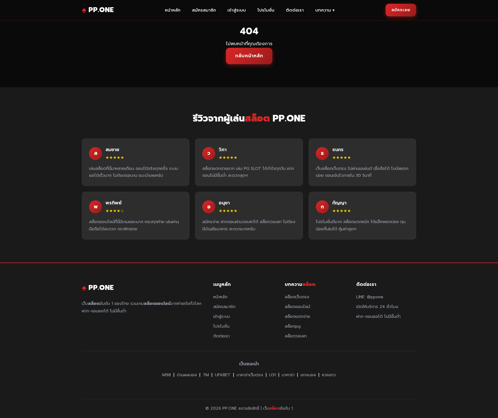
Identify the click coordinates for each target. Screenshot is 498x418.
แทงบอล (308, 375)
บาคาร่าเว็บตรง (250, 375)
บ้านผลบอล (187, 375)
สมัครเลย (400, 10)
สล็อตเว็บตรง (297, 297)
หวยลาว (329, 375)
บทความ (325, 10)
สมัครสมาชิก (204, 10)
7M (206, 375)
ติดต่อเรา (295, 10)
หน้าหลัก (172, 10)
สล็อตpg (293, 326)
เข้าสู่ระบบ (236, 10)
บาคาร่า (288, 375)
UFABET (223, 375)
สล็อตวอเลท (296, 336)
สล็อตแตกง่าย (297, 316)
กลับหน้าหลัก (249, 55)
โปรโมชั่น (265, 10)
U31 (272, 375)
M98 (166, 375)
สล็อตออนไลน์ (297, 306)
